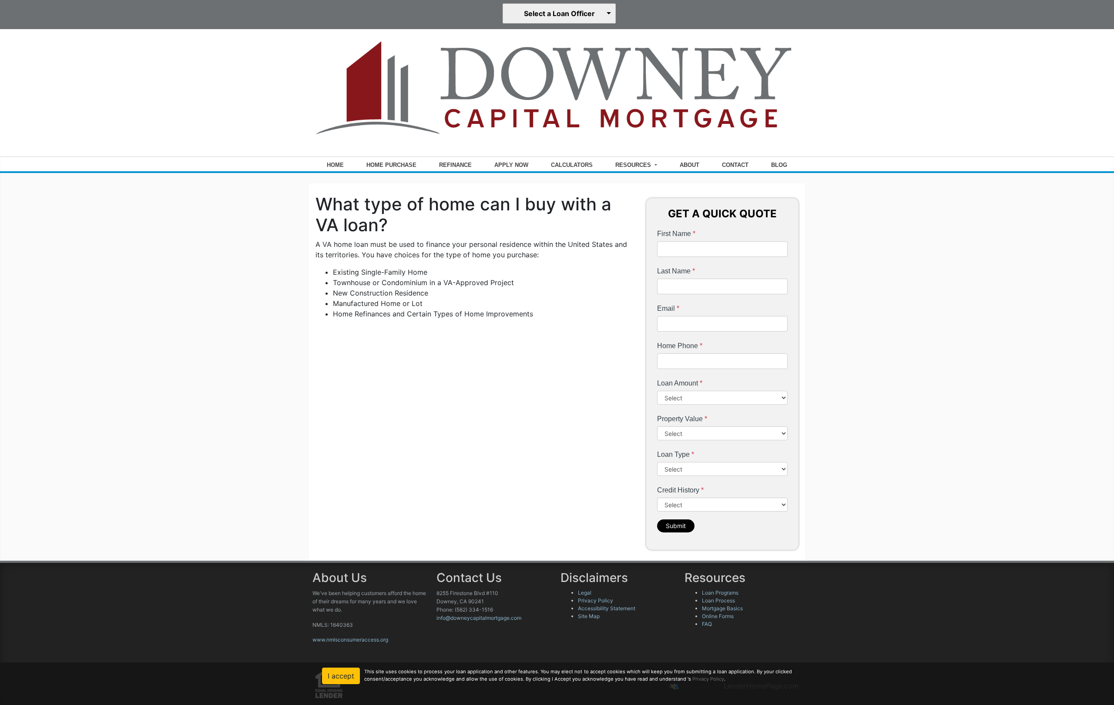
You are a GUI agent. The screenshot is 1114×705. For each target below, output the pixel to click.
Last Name (676, 271)
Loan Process (718, 600)
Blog (779, 165)
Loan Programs (720, 592)
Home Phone (679, 345)
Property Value (682, 418)
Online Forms (718, 616)
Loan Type (675, 454)
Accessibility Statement (606, 608)
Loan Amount (679, 383)
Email (668, 308)
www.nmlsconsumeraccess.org (350, 639)
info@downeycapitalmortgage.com (478, 618)
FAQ (707, 624)
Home (335, 165)
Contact (735, 165)
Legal (584, 592)
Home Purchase (391, 165)
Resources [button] (634, 165)
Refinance (455, 165)
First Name (676, 233)
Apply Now (511, 165)
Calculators (572, 165)
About (689, 165)
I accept (341, 676)
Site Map (589, 616)
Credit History (680, 490)
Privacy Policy (595, 600)
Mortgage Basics (722, 608)
